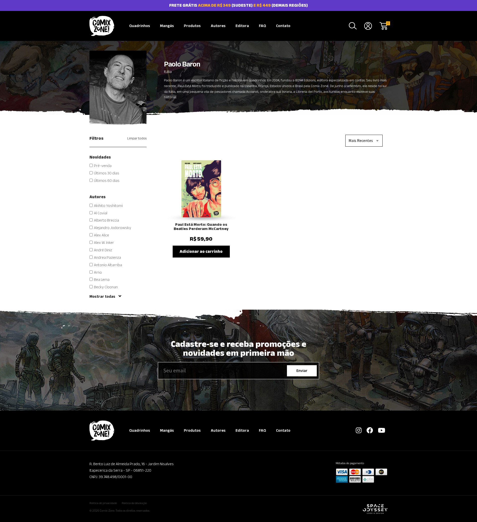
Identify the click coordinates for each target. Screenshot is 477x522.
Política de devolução (134, 503)
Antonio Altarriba (108, 265)
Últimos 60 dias (106, 180)
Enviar (301, 370)
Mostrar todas (102, 296)
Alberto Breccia (106, 220)
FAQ (262, 26)
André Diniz (103, 250)
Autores (218, 26)
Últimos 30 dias (106, 173)
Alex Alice (101, 235)
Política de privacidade (103, 503)
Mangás (167, 26)
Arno (98, 272)
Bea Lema (102, 279)
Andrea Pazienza (107, 257)
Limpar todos (137, 138)
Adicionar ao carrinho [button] (201, 251)
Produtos (192, 26)
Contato (283, 26)
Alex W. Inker (104, 242)
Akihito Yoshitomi (108, 205)
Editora (242, 26)
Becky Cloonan (106, 287)
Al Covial (100, 213)
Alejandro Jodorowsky (112, 228)
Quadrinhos (139, 26)
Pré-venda (103, 165)
